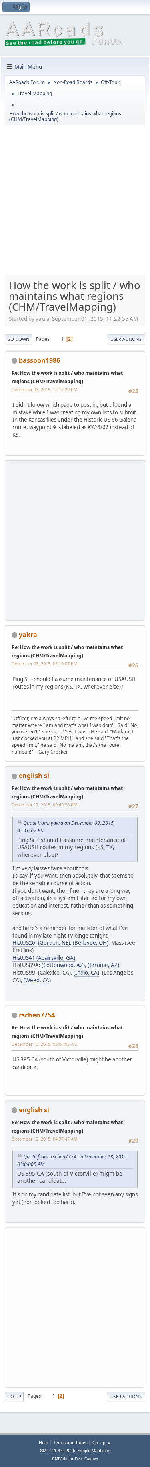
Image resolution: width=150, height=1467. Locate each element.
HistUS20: (24, 942)
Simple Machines (94, 1450)
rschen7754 (37, 1015)
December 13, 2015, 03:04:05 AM (45, 1044)
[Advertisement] (75, 203)
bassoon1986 (39, 360)
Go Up (14, 1396)
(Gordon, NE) (54, 942)
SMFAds (59, 1459)
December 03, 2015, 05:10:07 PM (45, 664)
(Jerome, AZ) (103, 965)
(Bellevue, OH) (90, 942)
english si (34, 775)
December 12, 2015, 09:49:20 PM (45, 805)
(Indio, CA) (86, 972)
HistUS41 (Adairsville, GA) (43, 957)
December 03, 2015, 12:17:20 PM (45, 389)
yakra (28, 634)
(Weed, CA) (37, 980)
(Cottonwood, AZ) (63, 965)
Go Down (18, 339)
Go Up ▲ (101, 1442)
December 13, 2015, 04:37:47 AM (45, 1139)
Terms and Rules (70, 1442)
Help (43, 1442)
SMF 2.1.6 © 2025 (57, 1450)
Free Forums (86, 1459)
